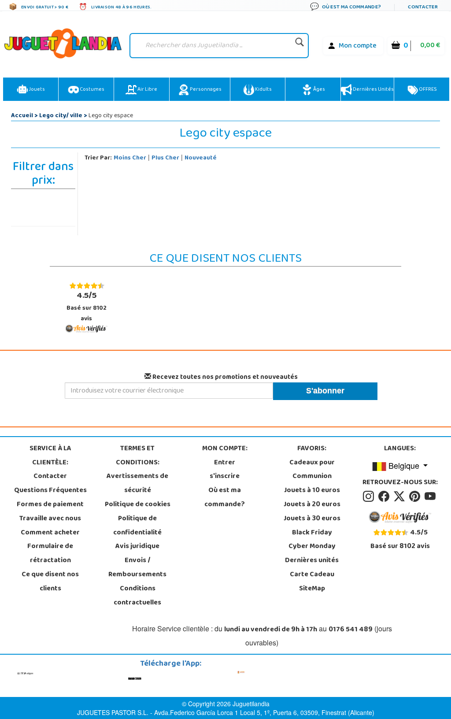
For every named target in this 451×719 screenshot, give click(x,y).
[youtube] (431, 496)
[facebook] (385, 496)
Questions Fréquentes (50, 491)
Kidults (263, 90)
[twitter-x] (400, 496)
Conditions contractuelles (137, 596)
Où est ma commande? (224, 498)
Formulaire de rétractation (50, 554)
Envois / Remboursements (137, 568)
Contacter (50, 477)
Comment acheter (50, 533)
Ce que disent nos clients (50, 582)
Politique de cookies (137, 505)
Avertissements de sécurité (137, 484)
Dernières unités (373, 90)
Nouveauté (201, 158)
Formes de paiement (50, 505)
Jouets (36, 90)
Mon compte (358, 46)
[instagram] (369, 496)
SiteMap (312, 589)
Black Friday (312, 533)
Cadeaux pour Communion (312, 470)
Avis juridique (137, 547)
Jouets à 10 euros (312, 491)
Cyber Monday (312, 547)
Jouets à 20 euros (312, 505)
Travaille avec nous (50, 519)
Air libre (147, 90)
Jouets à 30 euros (312, 519)
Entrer (224, 463)
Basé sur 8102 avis (87, 306)
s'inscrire (225, 477)
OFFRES (427, 90)
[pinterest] (416, 496)
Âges (318, 90)
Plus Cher (165, 158)
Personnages (205, 90)
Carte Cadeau (312, 575)
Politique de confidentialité (137, 526)
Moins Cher (130, 158)
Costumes (91, 90)
